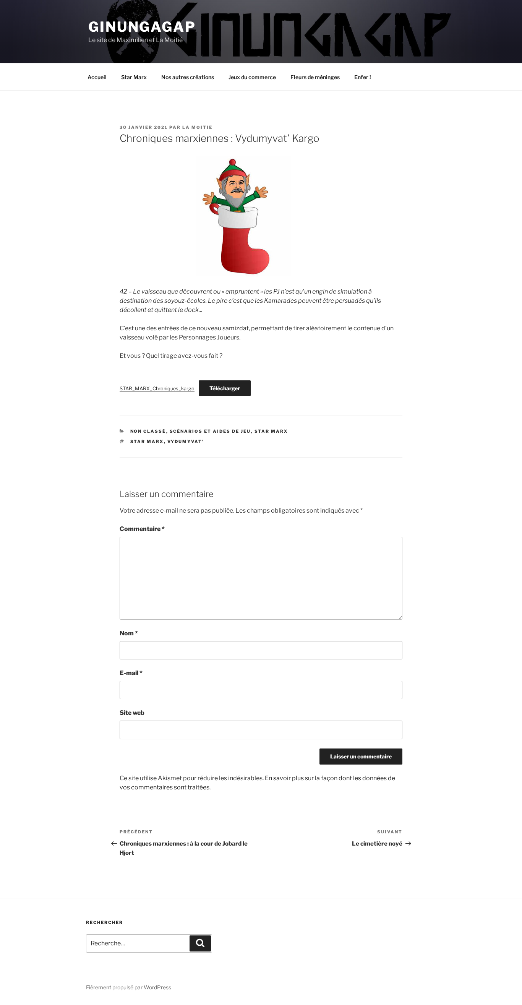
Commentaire (142, 529)
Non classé (148, 431)
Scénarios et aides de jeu (210, 431)
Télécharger (224, 388)
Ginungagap (142, 26)
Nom (129, 633)
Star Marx (134, 77)
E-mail (131, 673)
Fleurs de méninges (315, 77)
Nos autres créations (187, 77)
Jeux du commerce (252, 77)
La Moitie (197, 127)
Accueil (97, 77)
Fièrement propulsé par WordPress (128, 987)
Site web (132, 712)
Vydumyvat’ (185, 441)
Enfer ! (362, 77)
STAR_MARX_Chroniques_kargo (157, 388)
